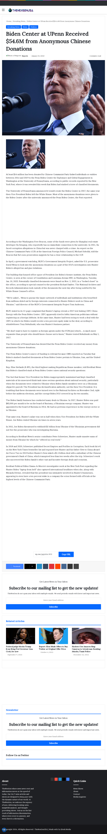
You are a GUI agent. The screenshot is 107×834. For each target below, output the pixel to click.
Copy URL (66, 554)
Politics (34, 27)
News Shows (78, 789)
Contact (76, 794)
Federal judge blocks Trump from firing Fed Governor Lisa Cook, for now (19, 649)
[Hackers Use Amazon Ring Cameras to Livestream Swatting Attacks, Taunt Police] (86, 636)
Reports (25, 56)
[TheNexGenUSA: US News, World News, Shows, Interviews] (20, 10)
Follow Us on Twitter (17, 755)
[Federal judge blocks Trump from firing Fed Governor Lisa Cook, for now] (20, 636)
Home (8, 21)
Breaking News (19, 21)
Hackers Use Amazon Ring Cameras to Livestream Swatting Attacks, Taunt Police (86, 649)
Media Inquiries (79, 797)
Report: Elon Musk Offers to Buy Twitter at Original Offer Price (53, 647)
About (75, 791)
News (25, 27)
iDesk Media (66, 829)
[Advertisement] (53, 221)
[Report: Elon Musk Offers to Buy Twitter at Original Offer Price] (53, 636)
